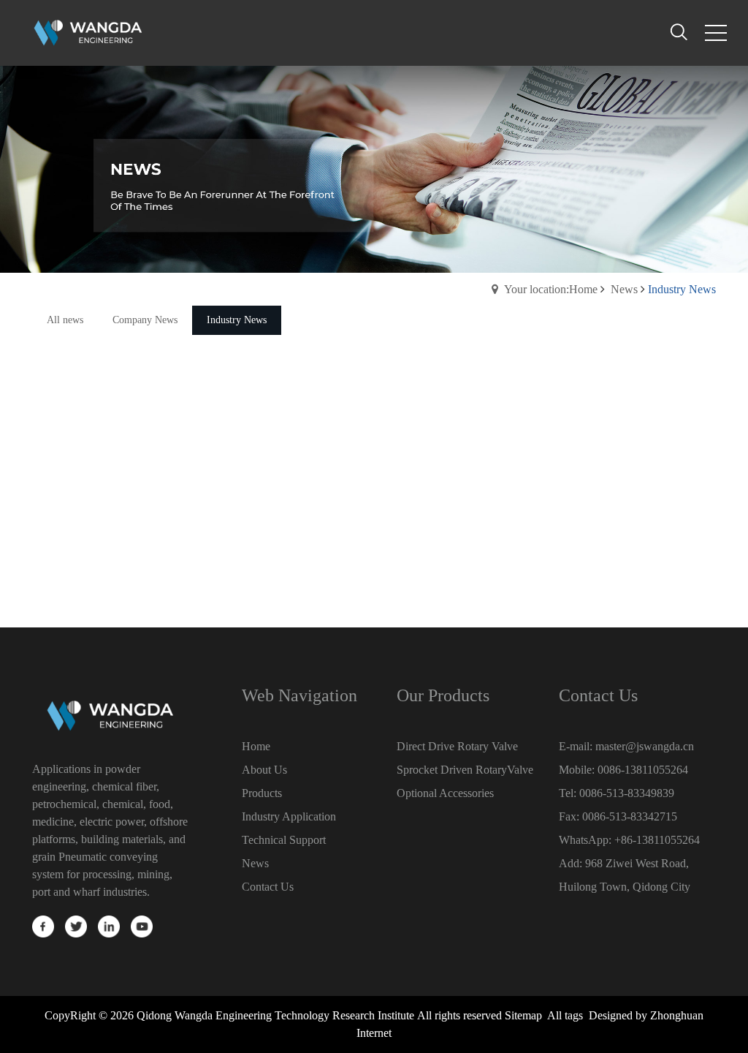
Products (262, 793)
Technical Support (284, 840)
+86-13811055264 (657, 840)
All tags (565, 1015)
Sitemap (523, 1015)
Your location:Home (551, 289)
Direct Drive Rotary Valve (457, 746)
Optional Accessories (445, 793)
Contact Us (268, 886)
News (624, 289)
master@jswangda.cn (644, 746)
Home (256, 746)
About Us (264, 769)
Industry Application (289, 816)
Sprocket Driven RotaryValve (465, 769)
